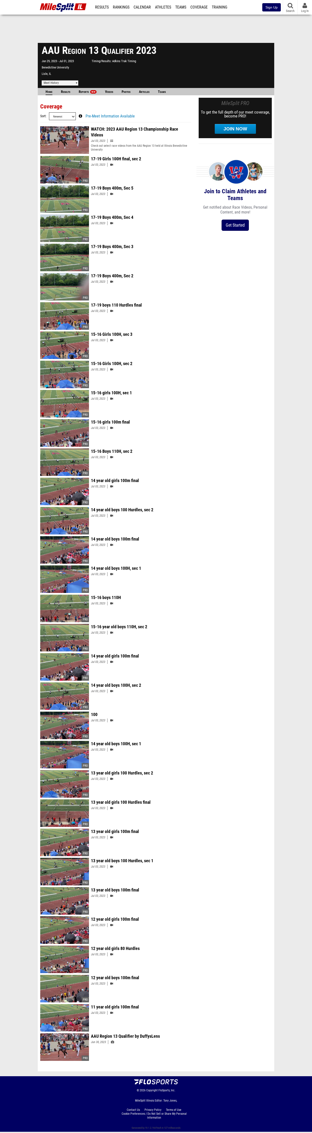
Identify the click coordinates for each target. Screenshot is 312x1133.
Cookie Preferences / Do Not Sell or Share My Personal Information (154, 1115)
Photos (126, 92)
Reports (87, 92)
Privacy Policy (153, 1110)
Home (49, 92)
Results (102, 7)
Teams (180, 7)
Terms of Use (173, 1110)
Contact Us (133, 1110)
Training (219, 7)
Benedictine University (55, 67)
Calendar (142, 7)
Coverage (199, 7)
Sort (43, 116)
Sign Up (271, 7)
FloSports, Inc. (166, 1090)
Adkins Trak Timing (124, 61)
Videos (109, 92)
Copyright (152, 1090)
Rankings (121, 7)
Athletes (163, 7)
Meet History (51, 83)
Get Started (235, 225)
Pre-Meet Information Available (110, 116)
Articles (144, 92)
